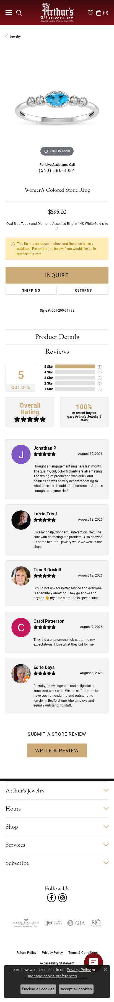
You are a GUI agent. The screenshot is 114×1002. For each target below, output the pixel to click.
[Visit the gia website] (76, 923)
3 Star (48, 377)
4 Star (48, 372)
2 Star (48, 383)
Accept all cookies (76, 989)
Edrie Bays (44, 667)
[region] (57, 106)
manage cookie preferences (52, 976)
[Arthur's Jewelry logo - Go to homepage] (57, 12)
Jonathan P (44, 448)
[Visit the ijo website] (53, 923)
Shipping (31, 290)
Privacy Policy (52, 952)
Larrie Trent (45, 513)
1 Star (48, 388)
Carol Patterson (48, 621)
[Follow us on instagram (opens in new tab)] (62, 897)
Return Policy (26, 952)
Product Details (57, 337)
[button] (19, 12)
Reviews (57, 352)
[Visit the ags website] (26, 923)
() (99, 366)
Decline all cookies (38, 989)
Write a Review (57, 750)
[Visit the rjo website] (96, 923)
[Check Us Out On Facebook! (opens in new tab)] (51, 897)
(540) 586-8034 (57, 170)
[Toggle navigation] (8, 13)
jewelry (15, 36)
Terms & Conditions (83, 952)
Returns (83, 290)
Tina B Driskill (47, 569)
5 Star (48, 366)
